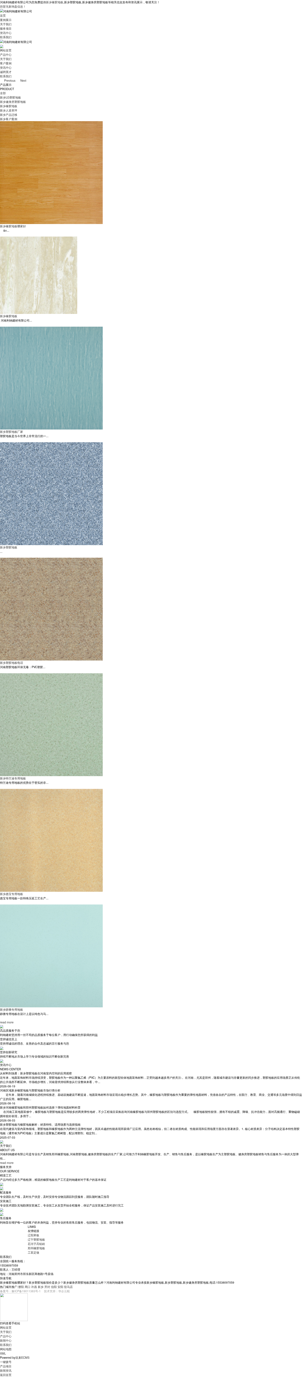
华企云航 (64, 1291)
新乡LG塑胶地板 (10, 97)
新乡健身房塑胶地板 (13, 102)
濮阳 (21, 1287)
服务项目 (6, 28)
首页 (3, 15)
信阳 (54, 1287)
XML (3, 1353)
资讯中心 (6, 33)
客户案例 (6, 63)
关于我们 (6, 24)
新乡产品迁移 (8, 115)
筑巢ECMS (22, 1357)
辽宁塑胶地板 (36, 1239)
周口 (27, 1287)
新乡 (41, 1287)
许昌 (34, 1287)
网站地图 (6, 1349)
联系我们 (6, 37)
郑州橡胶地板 (36, 1248)
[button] (8, 80)
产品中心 (6, 54)
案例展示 (6, 20)
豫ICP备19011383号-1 (26, 1291)
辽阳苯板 (33, 1235)
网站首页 (6, 50)
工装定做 (33, 1252)
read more (7, 1022)
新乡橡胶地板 (54, 2)
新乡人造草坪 (8, 110)
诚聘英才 (6, 72)
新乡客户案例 (8, 119)
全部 (3, 93)
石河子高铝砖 (36, 1244)
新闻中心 (6, 1340)
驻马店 (68, 1287)
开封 (47, 1287)
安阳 (60, 1287)
